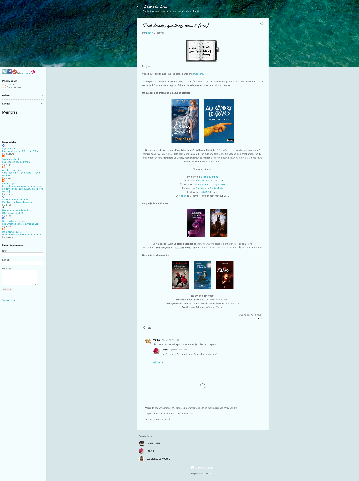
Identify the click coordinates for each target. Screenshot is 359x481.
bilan (183, 195)
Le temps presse (10, 183)
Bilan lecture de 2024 (12, 213)
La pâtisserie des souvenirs (16, 162)
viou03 (157, 339)
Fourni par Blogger (204, 467)
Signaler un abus (10, 300)
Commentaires (14, 87)
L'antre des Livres (155, 6)
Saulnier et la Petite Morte (209, 188)
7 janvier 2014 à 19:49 (170, 340)
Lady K (165, 349)
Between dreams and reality (16, 199)
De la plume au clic (11, 232)
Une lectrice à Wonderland (15, 210)
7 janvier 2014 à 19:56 (178, 350)
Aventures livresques (12, 170)
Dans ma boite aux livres (14, 221)
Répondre (158, 363)
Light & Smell (8, 148)
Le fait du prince (209, 176)
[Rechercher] (267, 7)
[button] (261, 24)
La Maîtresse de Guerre (208, 180)
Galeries (211, 474)
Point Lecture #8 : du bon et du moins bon (22, 234)
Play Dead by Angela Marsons (17, 202)
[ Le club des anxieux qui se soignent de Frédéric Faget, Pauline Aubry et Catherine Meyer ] (22, 189)
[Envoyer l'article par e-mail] (149, 329)
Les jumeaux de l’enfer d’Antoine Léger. (21, 224)
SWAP (205, 192)
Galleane (198, 73)
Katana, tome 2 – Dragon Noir (209, 184)
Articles (10, 84)
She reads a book (10, 159)
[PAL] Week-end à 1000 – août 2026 (20, 151)
